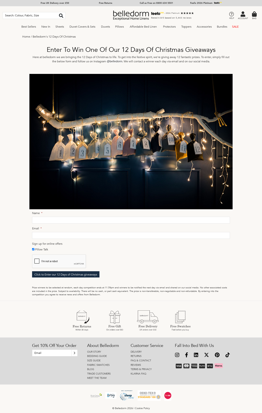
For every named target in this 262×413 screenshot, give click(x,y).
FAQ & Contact (141, 360)
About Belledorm (103, 345)
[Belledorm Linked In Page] (196, 355)
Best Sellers (28, 27)
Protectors (169, 27)
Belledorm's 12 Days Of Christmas (54, 37)
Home (26, 37)
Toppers (186, 27)
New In (45, 27)
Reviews (136, 365)
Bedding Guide (97, 356)
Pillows (119, 27)
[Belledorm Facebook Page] (186, 355)
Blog (90, 369)
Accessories (204, 27)
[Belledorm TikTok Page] (227, 355)
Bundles (222, 27)
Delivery (136, 352)
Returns (136, 356)
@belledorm (114, 61)
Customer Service (147, 345)
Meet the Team (96, 378)
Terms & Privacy (141, 369)
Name (37, 213)
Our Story (94, 352)
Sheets (59, 27)
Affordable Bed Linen (143, 27)
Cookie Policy (142, 408)
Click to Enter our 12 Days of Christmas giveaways (65, 275)
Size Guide (94, 360)
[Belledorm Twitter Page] (206, 355)
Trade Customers (99, 373)
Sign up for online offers (47, 244)
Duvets (105, 27)
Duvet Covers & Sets (82, 27)
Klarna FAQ (138, 373)
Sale (235, 27)
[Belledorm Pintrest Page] (217, 355)
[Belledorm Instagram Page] (177, 355)
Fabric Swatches (98, 365)
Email (37, 228)
